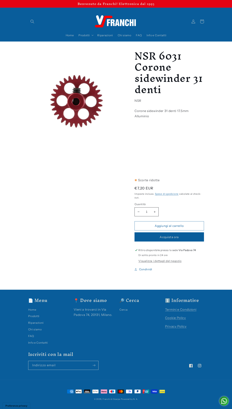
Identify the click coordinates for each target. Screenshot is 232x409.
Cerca (123, 309)
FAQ (31, 336)
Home (32, 309)
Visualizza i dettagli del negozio (160, 261)
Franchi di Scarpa (111, 399)
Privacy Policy (176, 326)
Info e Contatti (38, 342)
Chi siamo (35, 329)
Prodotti (34, 316)
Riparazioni (36, 322)
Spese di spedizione (167, 194)
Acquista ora (169, 237)
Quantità (140, 204)
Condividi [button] (145, 269)
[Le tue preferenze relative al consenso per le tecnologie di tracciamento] (16, 406)
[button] (32, 21)
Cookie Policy (175, 318)
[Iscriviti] (94, 365)
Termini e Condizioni (181, 309)
